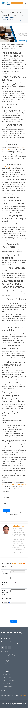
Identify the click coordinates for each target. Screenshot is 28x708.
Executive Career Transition (9, 674)
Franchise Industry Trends (9, 19)
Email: (4, 503)
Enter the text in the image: (5, 584)
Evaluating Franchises (8, 660)
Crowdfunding (6, 167)
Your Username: (5, 572)
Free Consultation (17, 3)
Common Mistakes (7, 657)
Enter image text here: (5, 592)
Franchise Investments (8, 677)
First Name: (6, 491)
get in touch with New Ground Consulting (14, 484)
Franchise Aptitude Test (9, 666)
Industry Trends (7, 663)
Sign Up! (6, 510)
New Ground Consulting (7, 17)
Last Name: (6, 497)
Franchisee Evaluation (8, 680)
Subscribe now (22, 695)
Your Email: (5, 578)
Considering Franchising (9, 654)
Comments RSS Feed (17, 563)
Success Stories (7, 683)
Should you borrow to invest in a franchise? (13, 14)
